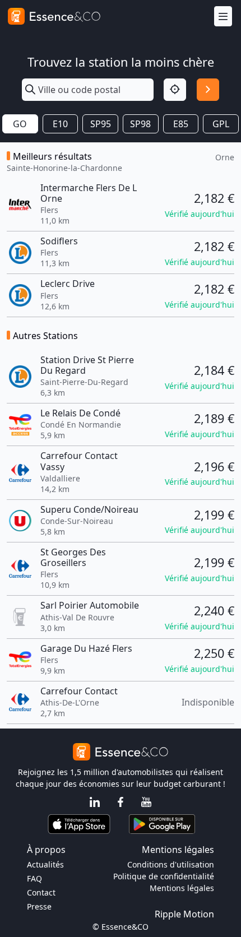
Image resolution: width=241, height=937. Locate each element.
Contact (41, 892)
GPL (220, 124)
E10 (60, 124)
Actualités (45, 864)
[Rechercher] (208, 89)
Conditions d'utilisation (170, 864)
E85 (180, 124)
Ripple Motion (184, 914)
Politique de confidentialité (163, 876)
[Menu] (223, 16)
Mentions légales (182, 888)
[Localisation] (175, 89)
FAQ (34, 878)
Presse (39, 906)
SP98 (140, 124)
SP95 (100, 124)
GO (20, 124)
